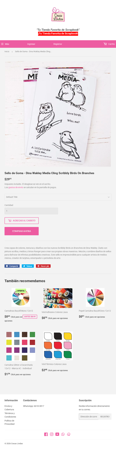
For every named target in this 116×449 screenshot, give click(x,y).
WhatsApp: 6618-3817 (33, 406)
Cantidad (9, 205)
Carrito (111, 44)
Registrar (57, 44)
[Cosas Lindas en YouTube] (57, 435)
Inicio (7, 51)
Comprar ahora (21, 231)
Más (7, 44)
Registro (105, 417)
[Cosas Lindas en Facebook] (46, 435)
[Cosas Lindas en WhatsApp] (63, 435)
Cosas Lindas (17, 443)
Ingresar (31, 44)
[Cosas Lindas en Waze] (68, 435)
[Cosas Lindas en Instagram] (51, 435)
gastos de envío (15, 187)
